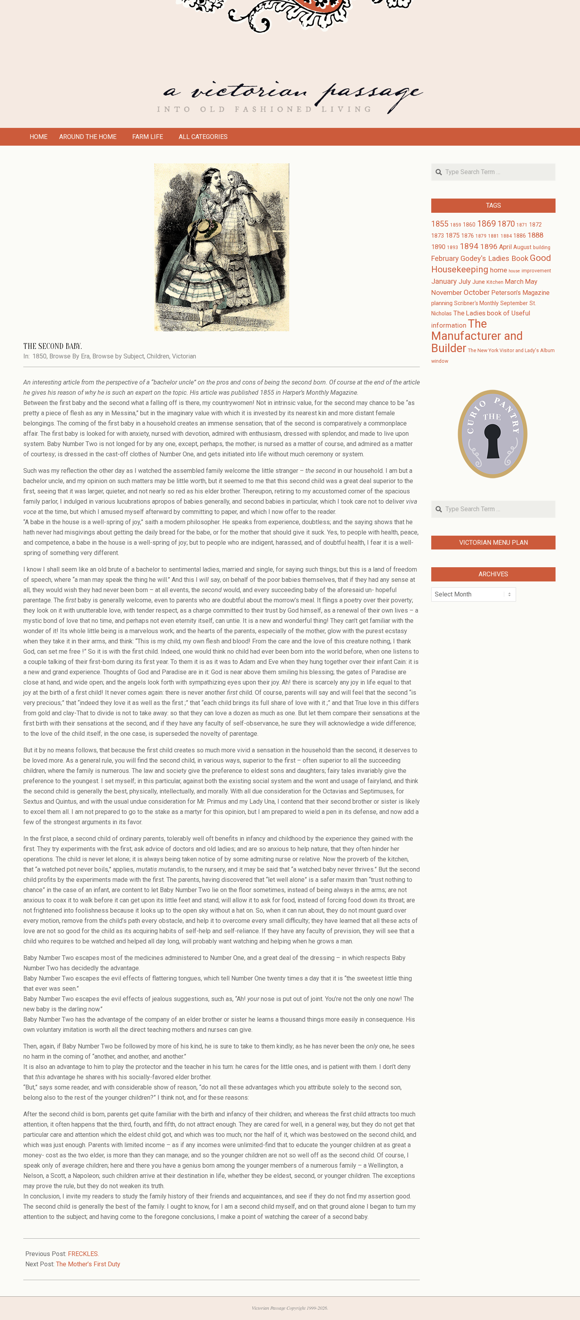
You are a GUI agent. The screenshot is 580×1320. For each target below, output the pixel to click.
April (505, 247)
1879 (480, 236)
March (514, 281)
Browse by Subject (118, 356)
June (478, 281)
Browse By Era (69, 356)
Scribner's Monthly (476, 303)
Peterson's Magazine (520, 292)
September (514, 303)
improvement (536, 271)
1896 (489, 246)
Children (158, 356)
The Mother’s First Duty (88, 1264)
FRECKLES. (83, 1254)
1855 (440, 224)
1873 (437, 235)
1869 (486, 224)
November (446, 292)
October (477, 292)
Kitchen (494, 282)
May (531, 281)
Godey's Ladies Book (494, 258)
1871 (522, 225)
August (522, 247)
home (498, 270)
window (439, 361)
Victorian (184, 356)
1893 (452, 247)
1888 (535, 235)
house (514, 271)
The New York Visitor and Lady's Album (511, 350)
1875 (452, 235)
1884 (506, 236)
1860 (469, 224)
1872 (535, 224)
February (445, 258)
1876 (467, 235)
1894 (469, 246)
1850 (39, 356)
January (444, 281)
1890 (438, 247)
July (464, 281)
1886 (519, 235)
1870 (506, 224)
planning (442, 303)
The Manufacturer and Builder (477, 336)
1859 (455, 225)
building (541, 247)
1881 (493, 236)
